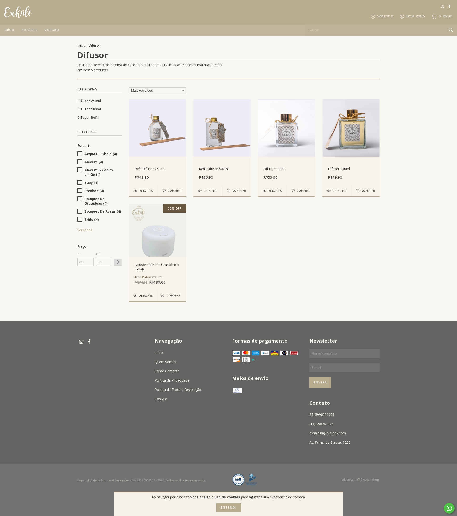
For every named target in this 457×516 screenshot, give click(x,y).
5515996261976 (321, 414)
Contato (52, 29)
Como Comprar (167, 371)
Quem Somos (165, 361)
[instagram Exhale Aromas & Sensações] (442, 6)
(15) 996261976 (321, 424)
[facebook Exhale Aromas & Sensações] (449, 6)
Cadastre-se (385, 16)
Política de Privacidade (172, 380)
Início (9, 29)
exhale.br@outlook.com (327, 433)
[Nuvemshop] (361, 480)
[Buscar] (451, 30)
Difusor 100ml (89, 109)
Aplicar (118, 262)
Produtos (29, 29)
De (79, 254)
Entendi (228, 508)
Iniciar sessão (415, 16)
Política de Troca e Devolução (178, 389)
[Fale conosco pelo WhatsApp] (449, 508)
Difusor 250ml (89, 100)
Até (98, 254)
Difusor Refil (88, 117)
